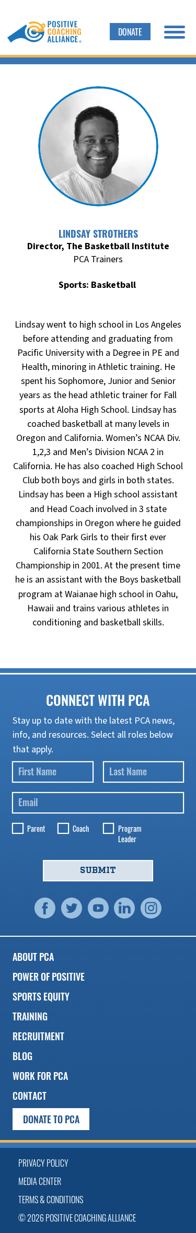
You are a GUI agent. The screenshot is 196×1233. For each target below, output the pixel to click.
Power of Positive (49, 976)
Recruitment (38, 1036)
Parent (36, 828)
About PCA (33, 956)
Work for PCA (40, 1075)
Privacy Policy (43, 1163)
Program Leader (130, 833)
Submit (98, 870)
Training (30, 1016)
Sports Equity (41, 996)
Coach (81, 828)
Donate (130, 32)
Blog (22, 1056)
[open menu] (174, 31)
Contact (30, 1095)
